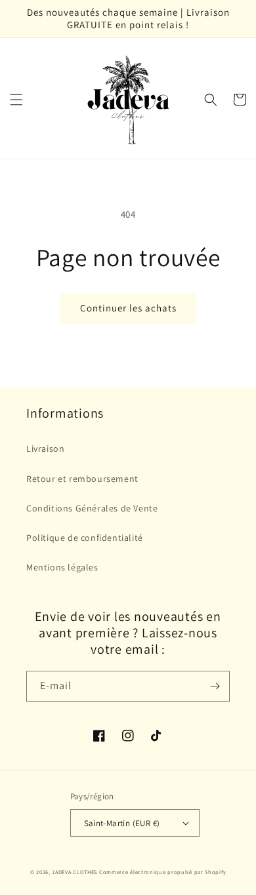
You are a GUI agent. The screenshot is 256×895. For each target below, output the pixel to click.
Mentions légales (62, 567)
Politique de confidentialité (84, 538)
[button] (16, 99)
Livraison (45, 448)
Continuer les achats (128, 308)
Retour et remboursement (82, 479)
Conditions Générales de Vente (92, 508)
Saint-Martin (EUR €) (122, 823)
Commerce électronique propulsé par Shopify (162, 871)
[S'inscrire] (214, 686)
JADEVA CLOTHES (74, 871)
